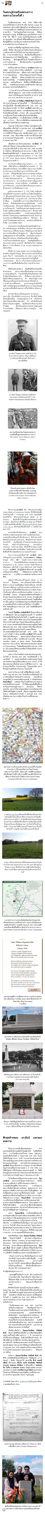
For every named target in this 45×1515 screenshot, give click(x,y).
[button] (2, 3)
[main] (22, 161)
